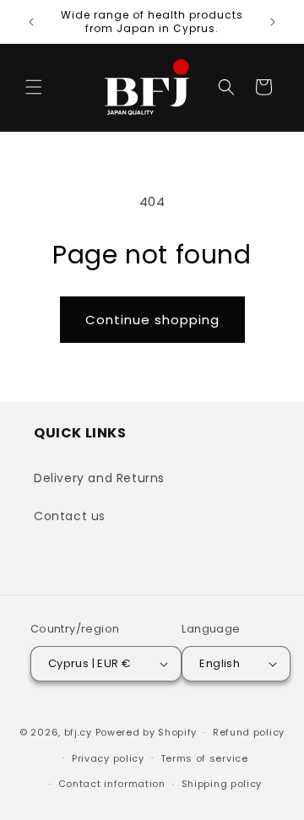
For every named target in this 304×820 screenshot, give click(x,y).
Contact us (70, 516)
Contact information (112, 783)
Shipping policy (222, 783)
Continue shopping (152, 320)
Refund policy (249, 732)
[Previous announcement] (31, 22)
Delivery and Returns (99, 478)
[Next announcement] (272, 22)
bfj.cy (78, 732)
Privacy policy (108, 758)
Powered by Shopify (146, 732)
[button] (33, 87)
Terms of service (204, 758)
